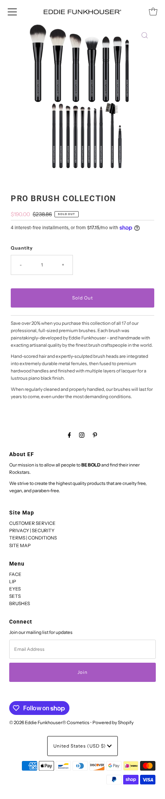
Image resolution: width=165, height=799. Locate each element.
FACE (15, 574)
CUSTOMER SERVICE (32, 523)
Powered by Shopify (113, 722)
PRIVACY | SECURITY (31, 530)
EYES (15, 589)
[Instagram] (81, 434)
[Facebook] (69, 434)
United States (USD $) (80, 746)
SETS (15, 596)
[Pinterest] (95, 434)
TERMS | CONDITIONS (33, 538)
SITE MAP (20, 545)
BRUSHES (19, 603)
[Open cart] (153, 11)
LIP (12, 581)
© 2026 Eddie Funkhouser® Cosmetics (49, 722)
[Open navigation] (12, 11)
